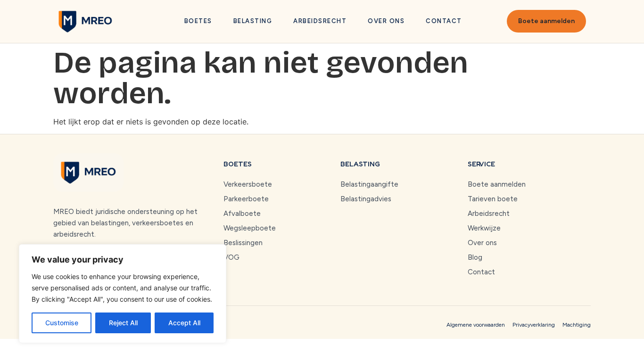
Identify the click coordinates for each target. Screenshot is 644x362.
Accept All (184, 323)
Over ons (386, 21)
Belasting (252, 21)
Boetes (198, 21)
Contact (444, 21)
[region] (122, 293)
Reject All (123, 323)
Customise (61, 323)
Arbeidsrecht (320, 21)
